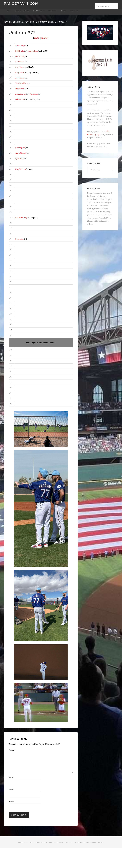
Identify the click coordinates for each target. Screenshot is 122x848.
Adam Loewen (20, 94)
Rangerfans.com (21, 3)
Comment (13, 750)
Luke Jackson (33, 51)
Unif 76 (37, 38)
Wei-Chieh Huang (21, 83)
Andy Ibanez (19, 67)
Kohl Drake (19, 51)
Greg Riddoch (20, 169)
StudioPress (77, 842)
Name (11, 777)
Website (12, 801)
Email (11, 789)
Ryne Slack (34, 94)
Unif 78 (44, 38)
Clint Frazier (19, 61)
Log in (101, 842)
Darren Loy (19, 239)
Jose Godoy (19, 56)
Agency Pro (41, 842)
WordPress (91, 842)
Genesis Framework (58, 842)
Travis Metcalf (20, 153)
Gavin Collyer (20, 45)
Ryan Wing (19, 158)
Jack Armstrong (21, 217)
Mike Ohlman (20, 88)
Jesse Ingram (20, 147)
